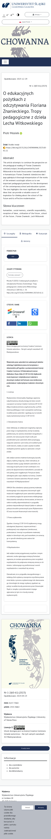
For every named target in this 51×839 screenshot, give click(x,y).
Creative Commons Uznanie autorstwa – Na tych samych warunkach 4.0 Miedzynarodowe (25, 349)
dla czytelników (15, 765)
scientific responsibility (36, 210)
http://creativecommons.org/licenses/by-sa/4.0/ (24, 407)
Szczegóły (11, 233)
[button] (12, 323)
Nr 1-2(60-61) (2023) (38, 86)
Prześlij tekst (25, 748)
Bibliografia (26, 233)
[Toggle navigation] (5, 61)
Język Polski (25, 22)
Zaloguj (37, 14)
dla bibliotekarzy (16, 771)
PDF (13, 256)
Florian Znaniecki (23, 216)
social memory (19, 210)
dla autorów (14, 768)
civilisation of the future (29, 213)
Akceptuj (41, 807)
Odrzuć (27, 807)
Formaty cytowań (14, 275)
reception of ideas (10, 213)
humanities (7, 210)
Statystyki (43, 233)
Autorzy (27, 241)
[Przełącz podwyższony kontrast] (18, 14)
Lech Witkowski (37, 216)
